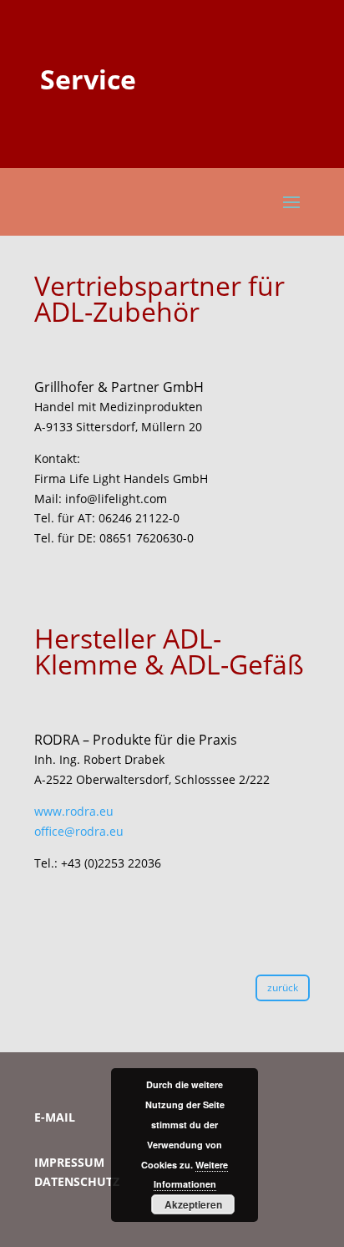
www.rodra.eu (74, 811)
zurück (282, 987)
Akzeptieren (193, 1204)
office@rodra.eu (79, 831)
